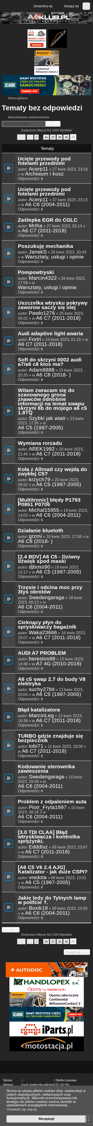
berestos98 (42, 658)
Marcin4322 (43, 278)
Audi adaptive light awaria (50, 333)
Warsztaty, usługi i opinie (54, 257)
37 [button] (52, 137)
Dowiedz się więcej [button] (22, 1109)
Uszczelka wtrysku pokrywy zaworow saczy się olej (53, 305)
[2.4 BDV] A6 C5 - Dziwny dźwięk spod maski (49, 559)
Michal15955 (44, 510)
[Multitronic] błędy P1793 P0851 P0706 (49, 502)
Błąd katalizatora (39, 710)
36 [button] (46, 137)
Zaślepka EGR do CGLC (47, 220)
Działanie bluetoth (40, 530)
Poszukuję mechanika (45, 246)
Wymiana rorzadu (40, 443)
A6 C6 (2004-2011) (47, 204)
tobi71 (36, 746)
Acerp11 (38, 169)
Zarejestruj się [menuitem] (43, 6)
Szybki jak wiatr (47, 418)
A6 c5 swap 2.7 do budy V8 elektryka (52, 681)
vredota (38, 877)
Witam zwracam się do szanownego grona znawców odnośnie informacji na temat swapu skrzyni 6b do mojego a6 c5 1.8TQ (52, 401)
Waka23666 (43, 632)
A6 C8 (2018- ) (53, 375)
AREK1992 (42, 449)
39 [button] (66, 137)
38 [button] (59, 137)
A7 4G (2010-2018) (58, 663)
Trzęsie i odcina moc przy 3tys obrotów (50, 589)
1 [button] (36, 137)
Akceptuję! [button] (46, 1119)
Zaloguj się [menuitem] (71, 6)
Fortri (35, 339)
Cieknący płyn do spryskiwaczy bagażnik (47, 625)
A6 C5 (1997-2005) (40, 427)
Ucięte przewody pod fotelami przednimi (44, 161)
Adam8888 (42, 370)
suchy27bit (42, 689)
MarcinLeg (41, 715)
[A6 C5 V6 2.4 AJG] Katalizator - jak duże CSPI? (53, 869)
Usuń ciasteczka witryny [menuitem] (37, 1084)
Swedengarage (46, 597)
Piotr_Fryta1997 (48, 807)
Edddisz (38, 847)
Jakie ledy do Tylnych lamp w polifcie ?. (52, 900)
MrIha (35, 225)
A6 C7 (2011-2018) (44, 230)
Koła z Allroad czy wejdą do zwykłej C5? (52, 471)
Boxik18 (38, 908)
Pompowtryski (36, 272)
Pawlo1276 (42, 313)
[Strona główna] (46, 18)
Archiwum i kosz (44, 174)
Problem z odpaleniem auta (52, 801)
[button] (21, 137)
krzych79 (39, 479)
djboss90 (39, 567)
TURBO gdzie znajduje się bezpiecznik (50, 738)
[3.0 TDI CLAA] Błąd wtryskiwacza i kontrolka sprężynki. (49, 837)
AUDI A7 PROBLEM (42, 653)
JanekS (38, 252)
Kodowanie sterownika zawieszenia (46, 769)
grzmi (35, 536)
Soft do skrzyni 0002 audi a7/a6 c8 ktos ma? (50, 362)
